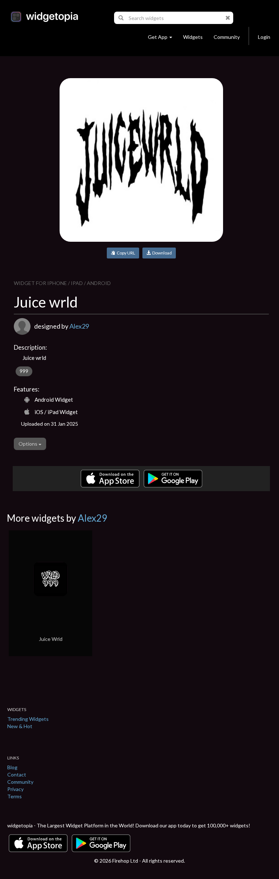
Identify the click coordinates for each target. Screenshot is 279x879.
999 (24, 371)
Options (29, 444)
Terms (14, 796)
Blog (12, 767)
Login (264, 37)
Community (227, 37)
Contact (16, 774)
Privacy (15, 789)
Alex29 (79, 326)
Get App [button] (157, 37)
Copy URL (125, 253)
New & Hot (19, 726)
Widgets (193, 37)
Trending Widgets (28, 719)
